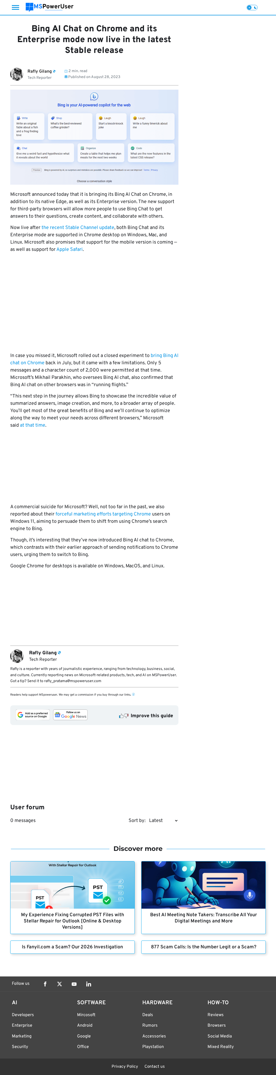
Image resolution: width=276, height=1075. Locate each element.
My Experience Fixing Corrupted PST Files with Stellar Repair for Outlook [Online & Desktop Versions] (72, 921)
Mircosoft (86, 1015)
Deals (147, 1015)
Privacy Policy (125, 1066)
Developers (23, 1015)
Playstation (153, 1047)
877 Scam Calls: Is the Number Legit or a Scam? (203, 947)
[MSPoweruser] (50, 7)
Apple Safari (69, 250)
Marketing (22, 1036)
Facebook (45, 984)
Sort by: (137, 821)
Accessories (154, 1036)
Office (83, 1047)
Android (84, 1025)
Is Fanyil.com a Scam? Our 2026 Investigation (72, 947)
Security (20, 1047)
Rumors (150, 1025)
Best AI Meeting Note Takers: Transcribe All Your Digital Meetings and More (203, 918)
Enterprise (22, 1025)
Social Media (220, 1036)
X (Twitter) (59, 984)
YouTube (74, 984)
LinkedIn (88, 984)
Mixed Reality (221, 1047)
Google (84, 1036)
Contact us (154, 1066)
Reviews (216, 1015)
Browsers (217, 1025)
